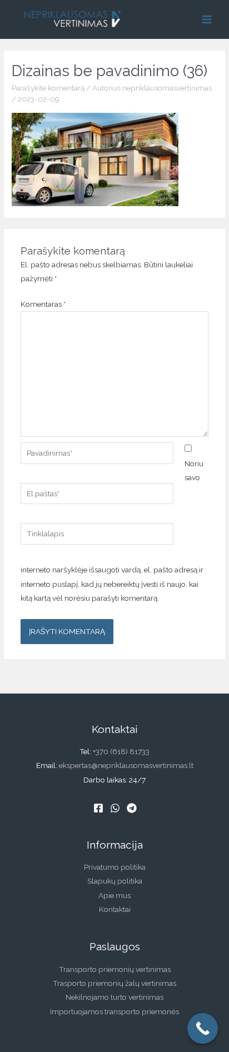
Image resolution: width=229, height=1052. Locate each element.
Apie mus (114, 895)
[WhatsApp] (115, 808)
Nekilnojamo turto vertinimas (114, 997)
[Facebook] (98, 808)
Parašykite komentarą (48, 87)
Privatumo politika (115, 866)
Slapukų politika (114, 880)
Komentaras (43, 304)
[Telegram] (132, 808)
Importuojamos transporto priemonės (114, 1011)
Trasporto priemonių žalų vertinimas (114, 983)
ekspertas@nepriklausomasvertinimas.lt (126, 765)
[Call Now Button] (202, 1028)
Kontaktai (115, 909)
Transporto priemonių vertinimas (115, 969)
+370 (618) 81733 (121, 751)
